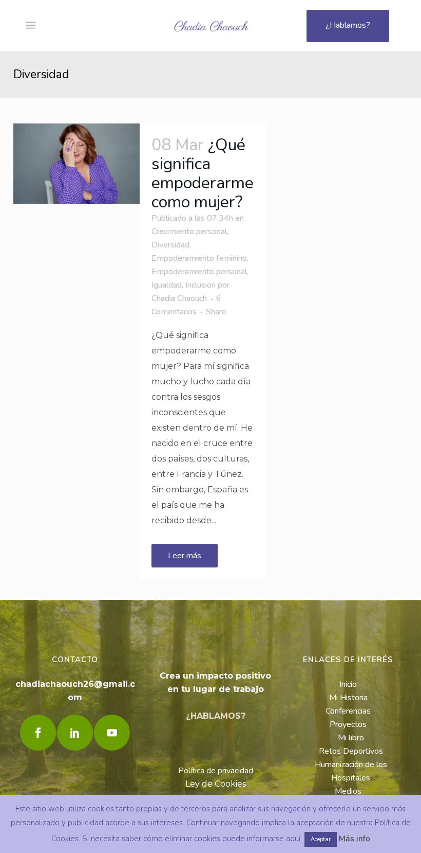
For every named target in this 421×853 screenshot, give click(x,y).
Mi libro (351, 737)
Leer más (184, 555)
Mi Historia (348, 697)
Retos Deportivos (351, 751)
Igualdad (166, 285)
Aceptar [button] (321, 839)
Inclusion (200, 285)
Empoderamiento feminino (199, 258)
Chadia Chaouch (179, 298)
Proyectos (348, 724)
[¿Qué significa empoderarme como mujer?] (76, 163)
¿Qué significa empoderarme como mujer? (202, 173)
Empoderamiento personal (199, 271)
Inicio (348, 684)
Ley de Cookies (215, 784)
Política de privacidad (215, 770)
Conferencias (348, 711)
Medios (348, 791)
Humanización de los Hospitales (351, 771)
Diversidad (170, 245)
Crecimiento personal (189, 231)
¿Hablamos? (348, 25)
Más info (354, 838)
